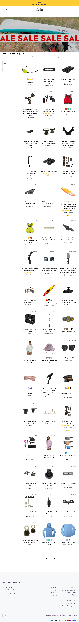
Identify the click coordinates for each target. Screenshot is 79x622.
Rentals (55, 590)
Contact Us (54, 593)
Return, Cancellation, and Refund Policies (69, 591)
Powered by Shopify (72, 615)
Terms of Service (72, 603)
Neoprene (50, 57)
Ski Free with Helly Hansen (69, 606)
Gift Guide (54, 596)
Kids (66, 57)
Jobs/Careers (73, 585)
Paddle (55, 582)
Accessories (30, 57)
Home (4, 15)
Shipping (74, 595)
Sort (5, 63)
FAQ (75, 582)
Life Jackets (40, 57)
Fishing (55, 585)
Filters (11, 69)
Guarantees (73, 587)
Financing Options (71, 600)
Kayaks (21, 57)
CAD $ (5, 615)
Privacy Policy (73, 598)
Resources (54, 587)
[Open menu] (5, 9)
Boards (14, 57)
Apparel (59, 57)
